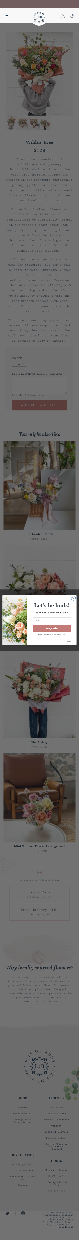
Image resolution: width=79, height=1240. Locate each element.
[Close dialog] (73, 598)
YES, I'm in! (52, 628)
